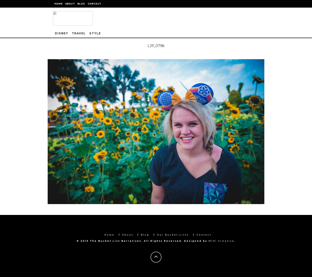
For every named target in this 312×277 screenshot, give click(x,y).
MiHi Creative (221, 241)
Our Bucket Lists (173, 234)
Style (95, 33)
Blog (81, 3)
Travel (79, 33)
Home (58, 3)
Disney (61, 33)
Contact (94, 3)
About (70, 3)
